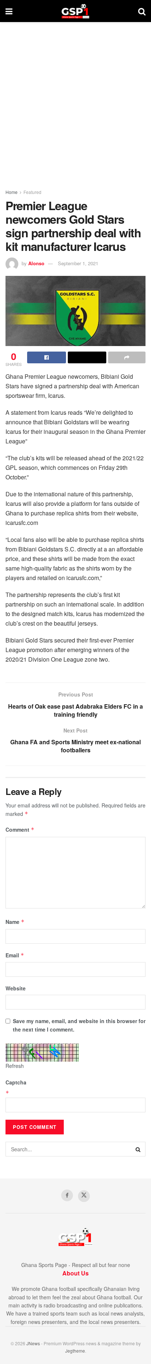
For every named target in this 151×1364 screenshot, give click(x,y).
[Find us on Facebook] (67, 1195)
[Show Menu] (8, 11)
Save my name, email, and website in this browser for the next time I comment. (79, 1025)
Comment (19, 829)
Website (15, 988)
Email (14, 955)
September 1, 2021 (78, 263)
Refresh (14, 1065)
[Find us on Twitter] (84, 1196)
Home (11, 192)
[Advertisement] (75, 101)
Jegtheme (75, 1350)
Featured (32, 192)
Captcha (15, 1082)
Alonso (36, 263)
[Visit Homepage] (75, 11)
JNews (33, 1343)
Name (15, 921)
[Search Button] (142, 11)
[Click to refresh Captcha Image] (42, 1052)
